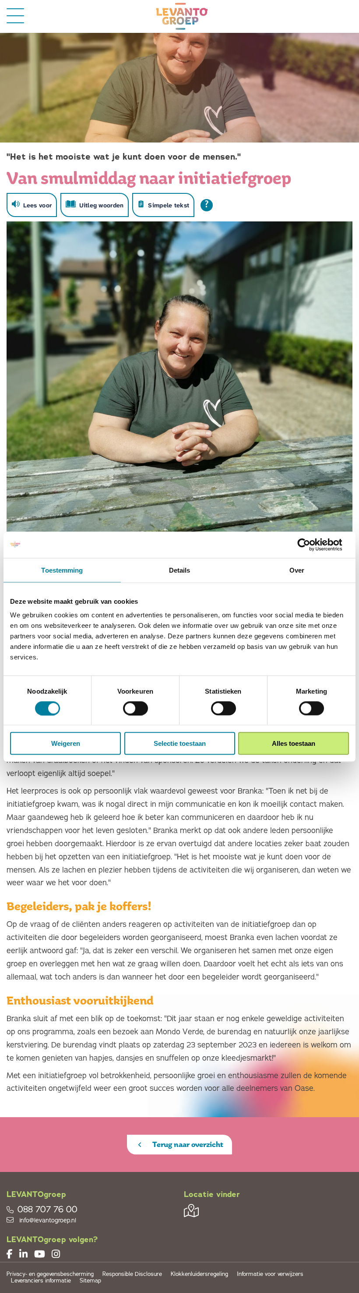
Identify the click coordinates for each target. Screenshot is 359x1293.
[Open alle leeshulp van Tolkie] (207, 205)
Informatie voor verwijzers (270, 1274)
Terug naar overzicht (187, 1144)
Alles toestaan (293, 743)
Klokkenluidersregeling (199, 1274)
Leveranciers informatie (41, 1281)
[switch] (135, 708)
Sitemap (90, 1281)
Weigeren (65, 743)
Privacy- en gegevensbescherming (50, 1274)
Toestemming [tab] (62, 569)
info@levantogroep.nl (47, 1220)
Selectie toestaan (180, 743)
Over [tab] (296, 569)
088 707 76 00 (47, 1209)
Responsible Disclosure (132, 1274)
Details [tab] (179, 569)
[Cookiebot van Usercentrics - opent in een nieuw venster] (310, 544)
